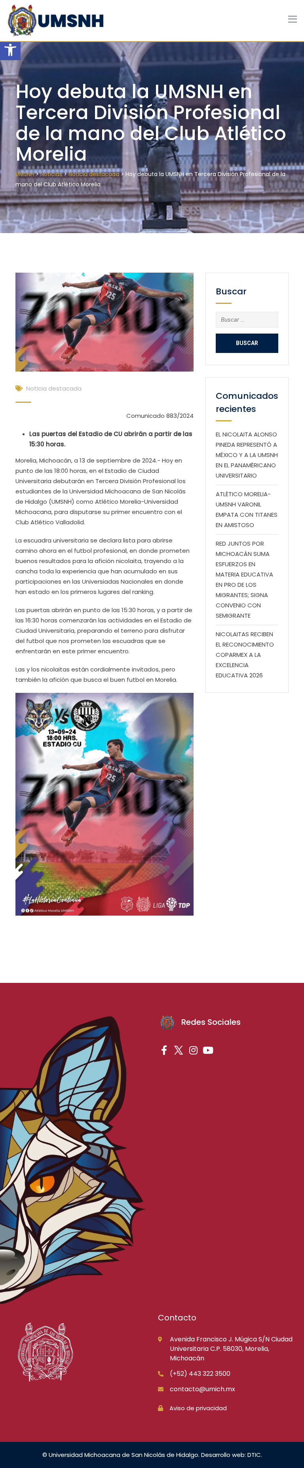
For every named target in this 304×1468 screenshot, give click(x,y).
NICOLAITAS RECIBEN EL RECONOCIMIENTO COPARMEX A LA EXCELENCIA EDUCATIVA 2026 (245, 654)
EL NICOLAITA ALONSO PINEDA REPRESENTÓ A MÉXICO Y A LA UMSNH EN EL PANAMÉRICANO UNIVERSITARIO (247, 455)
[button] (10, 50)
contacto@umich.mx (202, 1389)
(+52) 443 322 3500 (200, 1373)
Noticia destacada (54, 388)
